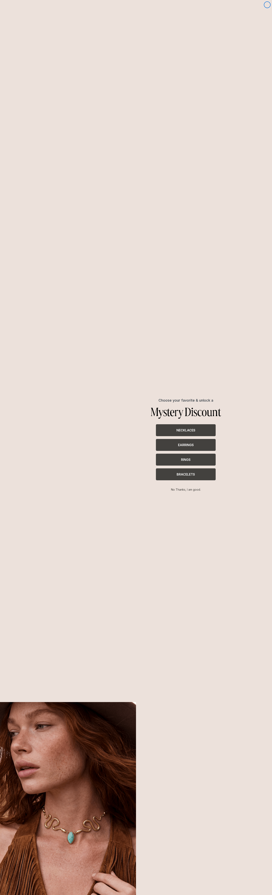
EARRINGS (186, 445)
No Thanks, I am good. (186, 489)
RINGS (186, 460)
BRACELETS (186, 474)
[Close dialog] (267, 5)
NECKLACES (185, 430)
